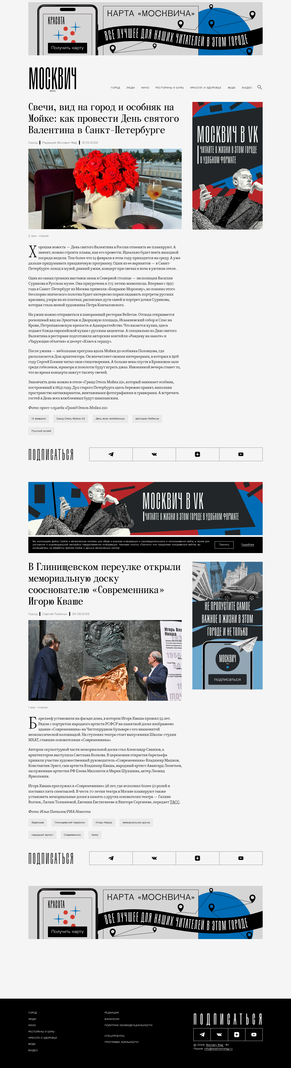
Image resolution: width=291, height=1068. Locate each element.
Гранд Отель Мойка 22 (70, 418)
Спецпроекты (114, 1036)
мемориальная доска (136, 822)
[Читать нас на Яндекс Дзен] (197, 454)
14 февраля (39, 418)
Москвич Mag (215, 1045)
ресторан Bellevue (147, 418)
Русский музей (41, 431)
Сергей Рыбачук (54, 614)
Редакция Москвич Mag (59, 142)
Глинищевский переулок (70, 822)
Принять (224, 545)
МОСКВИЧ (52, 78)
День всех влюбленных (110, 418)
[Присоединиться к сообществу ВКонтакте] (154, 454)
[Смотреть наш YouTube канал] (241, 454)
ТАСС (175, 802)
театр (94, 835)
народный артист (42, 835)
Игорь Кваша (104, 822)
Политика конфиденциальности (128, 1025)
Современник (72, 835)
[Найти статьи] (260, 87)
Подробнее (247, 545)
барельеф (38, 822)
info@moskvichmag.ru (218, 1049)
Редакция (112, 1013)
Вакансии (112, 1019)
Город (32, 142)
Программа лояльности (121, 1042)
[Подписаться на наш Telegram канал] (111, 454)
